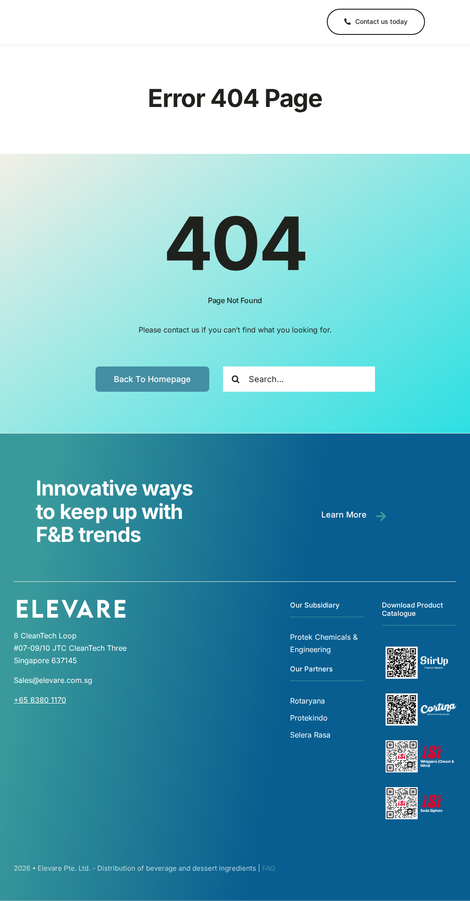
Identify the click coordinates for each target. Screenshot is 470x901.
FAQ (268, 868)
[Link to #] (441, 22)
